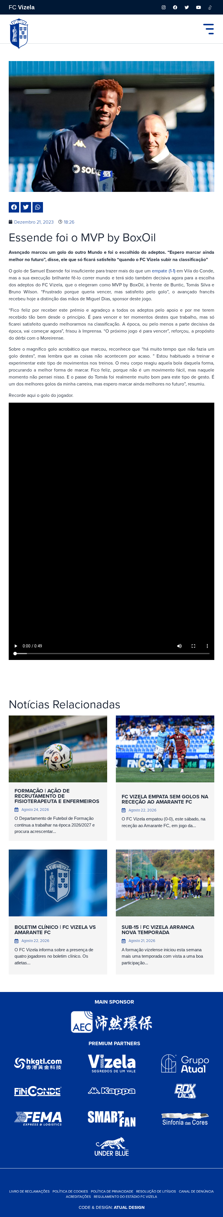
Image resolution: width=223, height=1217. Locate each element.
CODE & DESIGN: (112, 1207)
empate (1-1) (163, 270)
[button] (14, 207)
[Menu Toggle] (208, 29)
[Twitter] (186, 7)
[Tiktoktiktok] (210, 7)
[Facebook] (175, 7)
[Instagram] (163, 7)
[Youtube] (198, 7)
